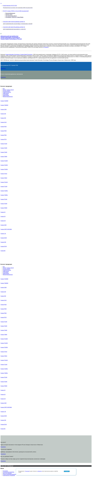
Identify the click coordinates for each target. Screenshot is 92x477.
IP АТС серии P (6, 90)
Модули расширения (8, 96)
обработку (40, 471)
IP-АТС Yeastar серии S (8, 89)
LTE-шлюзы (5, 94)
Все (4, 88)
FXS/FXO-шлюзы (7, 92)
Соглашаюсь (66, 471)
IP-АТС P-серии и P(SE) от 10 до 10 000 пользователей (16, 14)
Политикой (27, 471)
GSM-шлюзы (6, 93)
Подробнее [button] (3, 68)
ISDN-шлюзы (6, 95)
